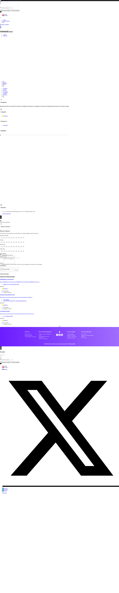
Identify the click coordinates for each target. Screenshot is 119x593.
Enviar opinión (3, 265)
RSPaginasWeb (71, 343)
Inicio (4, 19)
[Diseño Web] (33, 135)
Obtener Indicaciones (6, 213)
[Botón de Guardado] (3, 292)
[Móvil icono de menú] (59, 2)
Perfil (3, 81)
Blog (3, 22)
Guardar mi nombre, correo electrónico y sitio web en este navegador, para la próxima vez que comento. (21, 264)
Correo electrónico (3, 257)
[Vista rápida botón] (3, 290)
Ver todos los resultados (6, 10)
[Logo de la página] (9, 6)
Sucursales (4, 82)
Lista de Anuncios (6, 21)
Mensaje (1, 263)
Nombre (1, 256)
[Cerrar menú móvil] (0, 17)
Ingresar (3, 24)
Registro (7, 24)
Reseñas (4, 83)
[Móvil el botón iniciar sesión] (0, 25)
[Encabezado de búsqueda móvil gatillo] (0, 28)
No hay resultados (16, 10)
